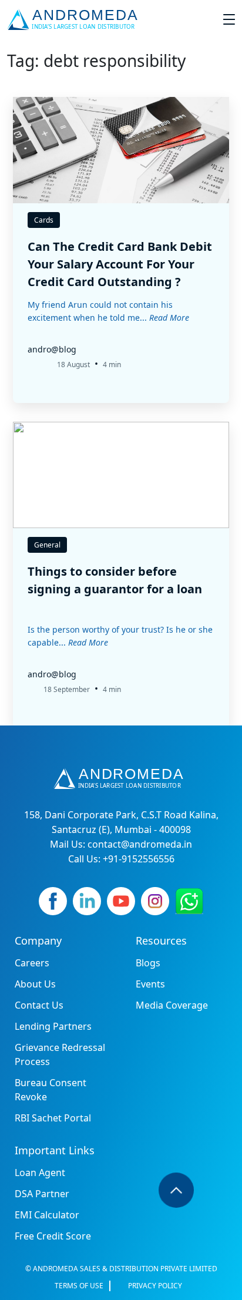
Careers (32, 962)
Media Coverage (172, 1005)
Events (150, 983)
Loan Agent (40, 1172)
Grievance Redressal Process (60, 1054)
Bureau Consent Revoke (50, 1089)
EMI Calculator (47, 1214)
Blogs (148, 962)
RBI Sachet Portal (53, 1117)
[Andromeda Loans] (75, 19)
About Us (35, 983)
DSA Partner (42, 1193)
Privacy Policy (155, 1286)
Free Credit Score (53, 1236)
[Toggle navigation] (229, 19)
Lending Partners (53, 1026)
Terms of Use (79, 1286)
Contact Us (39, 1005)
